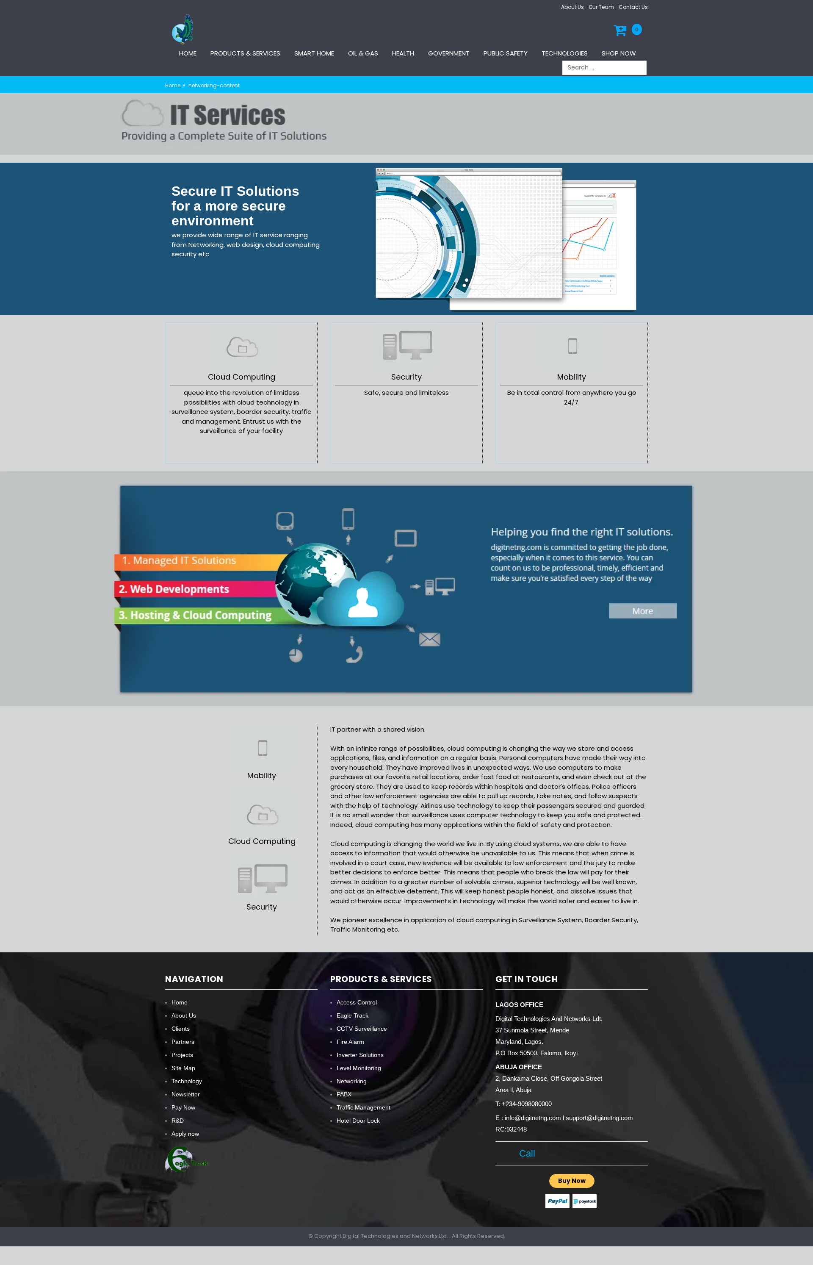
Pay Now (183, 1107)
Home (187, 53)
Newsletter (185, 1094)
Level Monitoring (359, 1068)
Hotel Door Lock (358, 1120)
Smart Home (314, 53)
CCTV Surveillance (362, 1028)
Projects (182, 1054)
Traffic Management (363, 1107)
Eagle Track (352, 1015)
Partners (182, 1041)
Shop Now (619, 53)
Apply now (185, 1133)
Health (403, 53)
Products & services (245, 53)
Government (449, 53)
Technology (186, 1081)
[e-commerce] (183, 29)
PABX (344, 1094)
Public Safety (506, 53)
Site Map (183, 1068)
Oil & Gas (363, 53)
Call (524, 1153)
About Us (572, 7)
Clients (180, 1028)
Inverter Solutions (360, 1054)
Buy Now (572, 1180)
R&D (177, 1120)
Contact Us (633, 7)
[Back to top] (804, 1250)
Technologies (565, 53)
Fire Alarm (350, 1041)
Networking (352, 1081)
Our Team (601, 7)
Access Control (357, 1002)
